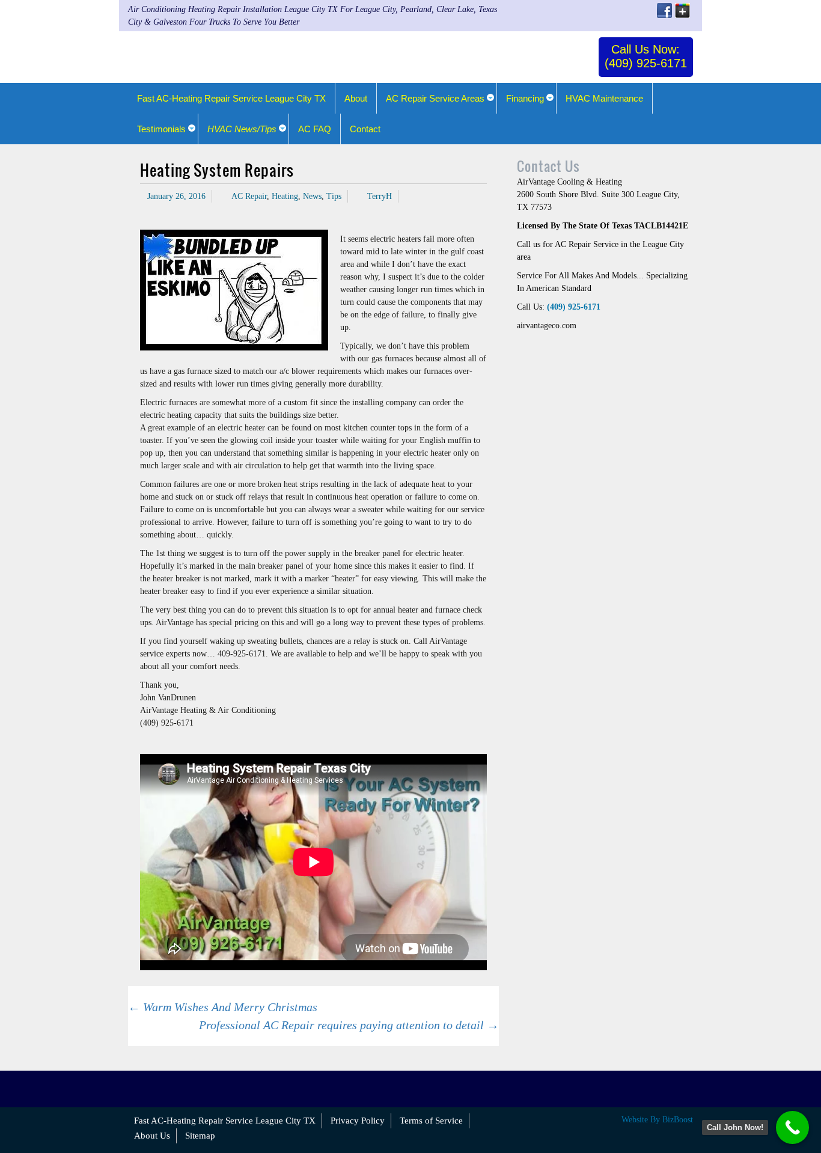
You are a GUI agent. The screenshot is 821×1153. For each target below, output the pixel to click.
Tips (333, 196)
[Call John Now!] (792, 1127)
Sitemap (200, 1135)
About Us (152, 1135)
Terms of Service (431, 1120)
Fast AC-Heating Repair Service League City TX (225, 1120)
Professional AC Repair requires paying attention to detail (349, 1025)
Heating (285, 196)
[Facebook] (664, 10)
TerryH (379, 196)
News (312, 196)
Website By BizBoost (657, 1119)
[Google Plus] (682, 10)
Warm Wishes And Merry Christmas (222, 1007)
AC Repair (249, 196)
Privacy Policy (358, 1120)
